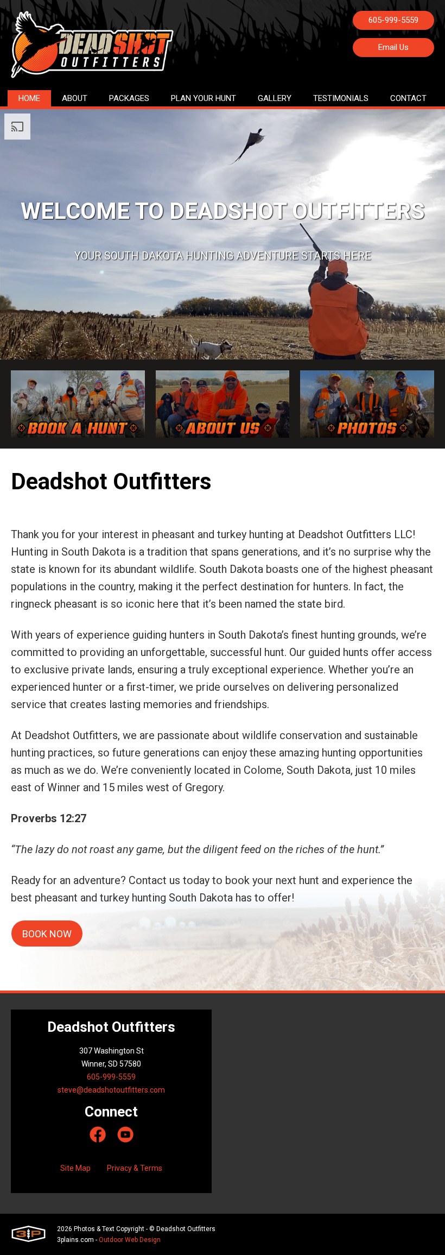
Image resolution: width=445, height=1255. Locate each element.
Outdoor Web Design (130, 1240)
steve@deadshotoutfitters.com (111, 1090)
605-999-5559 (393, 20)
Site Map (75, 1168)
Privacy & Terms (134, 1168)
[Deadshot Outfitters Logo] (92, 50)
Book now (47, 933)
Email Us (393, 47)
